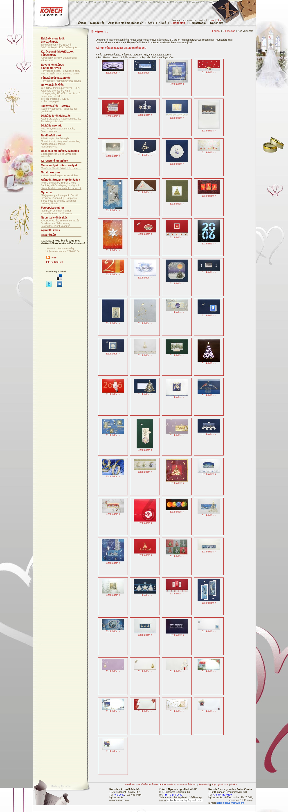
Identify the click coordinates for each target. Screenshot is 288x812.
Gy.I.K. (234, 784)
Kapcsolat (216, 23)
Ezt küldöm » (113, 72)
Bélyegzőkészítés (52, 85)
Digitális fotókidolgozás (56, 115)
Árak (151, 23)
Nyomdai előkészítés (54, 217)
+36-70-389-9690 (172, 794)
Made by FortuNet (61, 786)
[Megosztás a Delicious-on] (59, 279)
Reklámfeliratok (51, 135)
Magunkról (97, 23)
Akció (162, 23)
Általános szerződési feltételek (141, 784)
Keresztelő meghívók (54, 160)
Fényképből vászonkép (55, 77)
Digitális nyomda (51, 125)
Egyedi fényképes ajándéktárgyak (52, 66)
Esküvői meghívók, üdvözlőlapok (53, 40)
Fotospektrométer (52, 207)
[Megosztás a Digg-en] (59, 286)
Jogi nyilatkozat (220, 784)
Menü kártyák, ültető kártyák (59, 165)
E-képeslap (229, 31)
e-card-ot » (215, 20)
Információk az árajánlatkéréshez (178, 784)
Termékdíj (204, 784)
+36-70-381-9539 (222, 794)
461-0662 (119, 794)
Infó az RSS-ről (54, 262)
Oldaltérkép (48, 234)
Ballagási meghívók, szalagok (60, 150)
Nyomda (46, 192)
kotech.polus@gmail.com (230, 802)
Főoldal (81, 23)
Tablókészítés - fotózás (55, 105)
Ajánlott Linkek (50, 230)
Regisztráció (197, 23)
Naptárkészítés (51, 172)
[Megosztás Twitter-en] (49, 286)
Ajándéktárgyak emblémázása (60, 179)
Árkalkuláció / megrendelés (125, 23)
